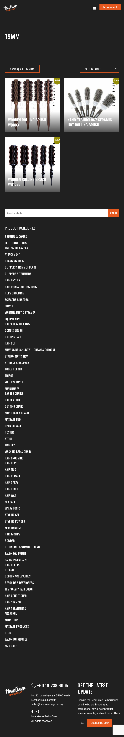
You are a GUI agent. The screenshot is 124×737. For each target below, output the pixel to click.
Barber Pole (13, 400)
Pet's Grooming (14, 293)
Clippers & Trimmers (18, 274)
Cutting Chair (14, 406)
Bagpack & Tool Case (18, 324)
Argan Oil (11, 613)
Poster (9, 432)
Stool (8, 439)
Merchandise (13, 528)
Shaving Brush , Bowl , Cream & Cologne (30, 350)
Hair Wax (10, 495)
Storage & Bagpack (17, 363)
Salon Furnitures (16, 639)
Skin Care (11, 646)
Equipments (12, 319)
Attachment (12, 254)
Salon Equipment (15, 553)
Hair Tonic (11, 489)
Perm (8, 633)
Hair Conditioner (16, 596)
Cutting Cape (13, 337)
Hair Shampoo (13, 602)
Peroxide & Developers (19, 583)
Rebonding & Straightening (22, 547)
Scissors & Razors (17, 300)
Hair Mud (10, 469)
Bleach (9, 570)
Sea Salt (10, 502)
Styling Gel (12, 515)
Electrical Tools (16, 243)
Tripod (9, 375)
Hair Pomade (13, 476)
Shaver (9, 306)
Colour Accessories (18, 576)
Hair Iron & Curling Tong (21, 287)
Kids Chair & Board (17, 413)
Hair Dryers (12, 280)
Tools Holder (13, 369)
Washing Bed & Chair (18, 451)
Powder (10, 541)
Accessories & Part (17, 248)
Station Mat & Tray (17, 356)
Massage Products (17, 626)
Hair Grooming (14, 458)
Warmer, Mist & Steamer (20, 312)
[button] (94, 8)
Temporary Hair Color (19, 589)
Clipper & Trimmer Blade (20, 267)
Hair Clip (10, 343)
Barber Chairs (14, 393)
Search (113, 213)
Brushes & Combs (16, 236)
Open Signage (13, 426)
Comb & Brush (14, 330)
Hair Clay (11, 463)
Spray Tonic (12, 508)
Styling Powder (15, 521)
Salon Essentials (15, 560)
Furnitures (12, 389)
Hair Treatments (15, 608)
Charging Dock (14, 261)
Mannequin (11, 620)
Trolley (10, 445)
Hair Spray (11, 482)
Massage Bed (13, 419)
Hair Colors (12, 565)
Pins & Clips (12, 534)
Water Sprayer (14, 382)
